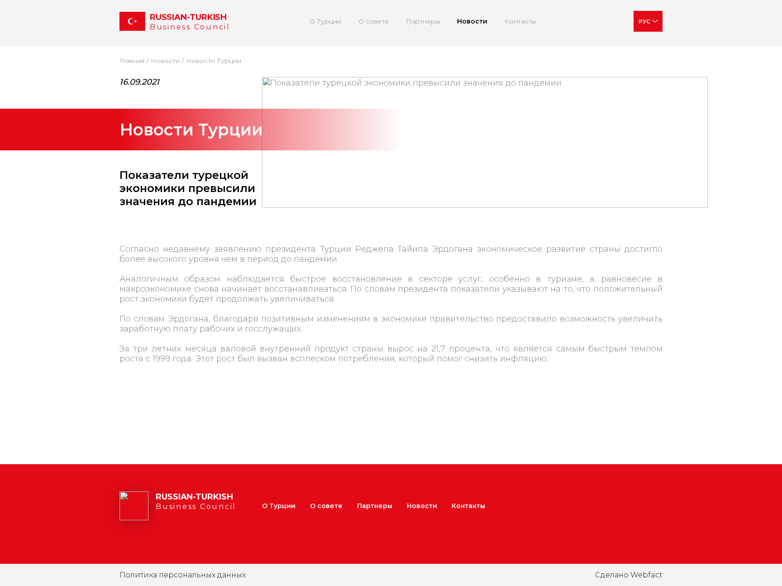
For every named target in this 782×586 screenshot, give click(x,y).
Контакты (520, 21)
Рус (644, 21)
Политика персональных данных (182, 575)
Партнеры (423, 21)
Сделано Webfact (629, 575)
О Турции (325, 21)
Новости (472, 21)
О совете (373, 21)
